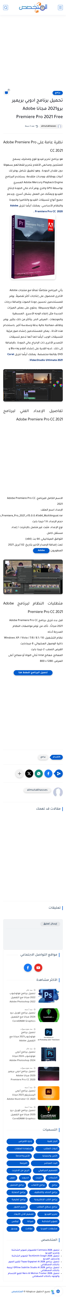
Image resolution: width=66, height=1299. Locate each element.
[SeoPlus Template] (53, 1292)
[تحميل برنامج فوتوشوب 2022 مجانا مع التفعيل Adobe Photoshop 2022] (48, 996)
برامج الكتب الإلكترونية (45, 1200)
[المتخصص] (33, 7)
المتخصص (17, 1292)
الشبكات (52, 1178)
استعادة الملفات (23, 1149)
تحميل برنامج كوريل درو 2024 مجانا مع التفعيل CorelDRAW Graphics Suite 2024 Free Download (22, 1018)
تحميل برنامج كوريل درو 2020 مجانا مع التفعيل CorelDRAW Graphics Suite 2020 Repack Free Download (22, 1115)
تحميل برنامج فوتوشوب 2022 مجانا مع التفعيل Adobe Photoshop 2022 (22, 997)
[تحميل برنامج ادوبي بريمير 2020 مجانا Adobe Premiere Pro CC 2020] (48, 1074)
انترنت (39, 1178)
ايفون (12, 1178)
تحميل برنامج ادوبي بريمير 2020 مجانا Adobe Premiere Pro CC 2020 (21, 1075)
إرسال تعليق (50, 924)
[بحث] (5, 7)
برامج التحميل (17, 1185)
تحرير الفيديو (51, 1214)
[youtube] (38, 968)
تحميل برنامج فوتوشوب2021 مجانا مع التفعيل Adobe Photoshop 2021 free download (22, 1037)
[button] (48, 774)
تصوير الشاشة (49, 1221)
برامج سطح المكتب (47, 1207)
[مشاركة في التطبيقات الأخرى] (20, 774)
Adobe (41, 550)
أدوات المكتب (50, 1149)
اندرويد (25, 1178)
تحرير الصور (20, 1207)
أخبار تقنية (52, 1141)
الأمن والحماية (49, 1156)
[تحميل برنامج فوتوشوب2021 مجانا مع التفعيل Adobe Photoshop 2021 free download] (48, 1035)
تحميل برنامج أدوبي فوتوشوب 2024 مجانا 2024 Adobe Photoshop (22, 1056)
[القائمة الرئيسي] (60, 7)
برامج (57, 93)
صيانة (30, 1221)
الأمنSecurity (23, 1156)
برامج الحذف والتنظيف (45, 1192)
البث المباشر (50, 1163)
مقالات (29, 1229)
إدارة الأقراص (25, 1141)
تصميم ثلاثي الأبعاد (24, 1214)
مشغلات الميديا (49, 1229)
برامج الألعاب (38, 1185)
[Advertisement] (33, 54)
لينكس (15, 1221)
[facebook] (28, 968)
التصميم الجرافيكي (47, 1170)
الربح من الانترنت (20, 1170)
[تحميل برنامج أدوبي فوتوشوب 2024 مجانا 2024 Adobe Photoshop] (48, 1054)
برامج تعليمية (19, 1200)
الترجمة (23, 1163)
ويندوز (14, 1229)
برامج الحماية (18, 1192)
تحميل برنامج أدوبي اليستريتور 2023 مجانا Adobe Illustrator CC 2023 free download (21, 1096)
